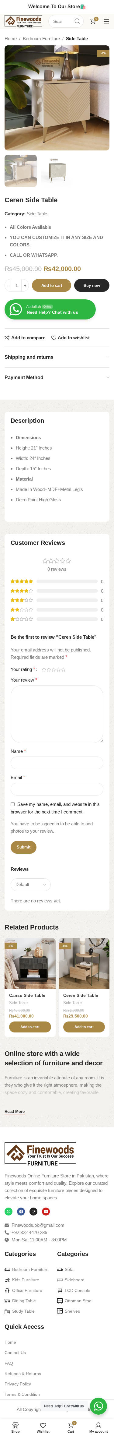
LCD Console (77, 1290)
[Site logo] (23, 20)
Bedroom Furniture (41, 38)
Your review (24, 680)
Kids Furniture (25, 1279)
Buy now (92, 285)
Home (11, 38)
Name (18, 751)
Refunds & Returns (23, 1373)
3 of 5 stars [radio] (53, 669)
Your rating (23, 669)
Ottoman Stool (78, 1300)
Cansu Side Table (27, 995)
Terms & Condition (22, 1394)
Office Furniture (27, 1290)
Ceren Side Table (80, 995)
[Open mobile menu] (106, 21)
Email (18, 777)
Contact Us (15, 1352)
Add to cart (51, 285)
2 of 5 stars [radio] (48, 669)
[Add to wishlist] (50, 943)
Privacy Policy (18, 1383)
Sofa (69, 1269)
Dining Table (24, 1300)
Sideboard (75, 1279)
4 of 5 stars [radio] (58, 669)
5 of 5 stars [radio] (63, 669)
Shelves (72, 1311)
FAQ (9, 1363)
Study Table (23, 1311)
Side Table (77, 38)
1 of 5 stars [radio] (43, 669)
